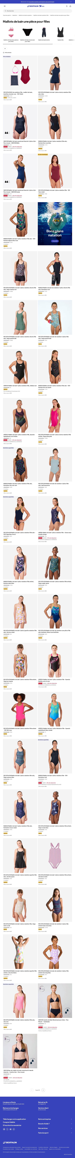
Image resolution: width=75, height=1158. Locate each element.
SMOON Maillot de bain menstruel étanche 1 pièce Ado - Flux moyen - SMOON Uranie (20, 191)
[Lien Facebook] (4, 1129)
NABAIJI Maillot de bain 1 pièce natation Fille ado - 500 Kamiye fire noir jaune (54, 386)
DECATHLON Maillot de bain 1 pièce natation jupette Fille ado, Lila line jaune (20, 875)
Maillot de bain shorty (44, 40)
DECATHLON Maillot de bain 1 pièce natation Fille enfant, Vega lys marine (20, 680)
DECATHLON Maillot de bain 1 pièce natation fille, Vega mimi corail (20, 924)
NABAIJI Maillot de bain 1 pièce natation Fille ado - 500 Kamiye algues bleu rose (20, 239)
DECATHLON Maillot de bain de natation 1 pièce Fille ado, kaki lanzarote (53, 484)
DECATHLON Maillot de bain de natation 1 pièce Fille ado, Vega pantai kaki (53, 337)
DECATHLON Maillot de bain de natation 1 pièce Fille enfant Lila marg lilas (53, 971)
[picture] (20, 73)
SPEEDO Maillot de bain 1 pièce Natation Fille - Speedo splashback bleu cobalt (54, 729)
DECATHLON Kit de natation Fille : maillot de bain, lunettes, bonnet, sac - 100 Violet (18, 93)
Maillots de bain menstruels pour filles (27, 40)
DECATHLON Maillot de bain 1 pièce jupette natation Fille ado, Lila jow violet (20, 631)
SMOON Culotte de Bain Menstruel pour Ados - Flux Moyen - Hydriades (53, 1020)
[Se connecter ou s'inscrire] (67, 6)
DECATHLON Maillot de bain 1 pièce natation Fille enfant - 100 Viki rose (20, 729)
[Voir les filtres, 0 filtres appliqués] (5, 48)
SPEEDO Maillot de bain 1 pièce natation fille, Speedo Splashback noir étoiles (19, 435)
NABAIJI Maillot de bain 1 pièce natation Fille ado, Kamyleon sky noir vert (18, 484)
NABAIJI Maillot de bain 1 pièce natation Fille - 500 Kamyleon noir (53, 776)
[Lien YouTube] (10, 1129)
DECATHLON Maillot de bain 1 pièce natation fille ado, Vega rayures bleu (19, 776)
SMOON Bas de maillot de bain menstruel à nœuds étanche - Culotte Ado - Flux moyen (19, 1071)
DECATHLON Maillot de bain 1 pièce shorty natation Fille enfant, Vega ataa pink (54, 435)
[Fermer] (71, 2)
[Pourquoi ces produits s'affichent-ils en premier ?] (3, 52)
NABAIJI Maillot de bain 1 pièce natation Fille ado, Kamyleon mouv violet (18, 826)
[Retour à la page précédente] (32, 1090)
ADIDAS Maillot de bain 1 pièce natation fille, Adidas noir (20, 385)
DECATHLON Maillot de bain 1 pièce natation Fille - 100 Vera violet (54, 191)
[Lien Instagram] (14, 1129)
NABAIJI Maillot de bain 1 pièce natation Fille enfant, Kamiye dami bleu (19, 582)
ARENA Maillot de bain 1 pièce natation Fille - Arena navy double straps (54, 533)
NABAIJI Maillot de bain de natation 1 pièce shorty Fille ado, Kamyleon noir (54, 288)
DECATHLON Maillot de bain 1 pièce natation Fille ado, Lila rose (19, 1020)
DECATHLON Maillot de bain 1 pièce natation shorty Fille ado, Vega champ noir (20, 288)
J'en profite (54, 241)
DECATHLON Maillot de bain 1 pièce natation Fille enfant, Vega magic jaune (54, 582)
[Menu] (4, 6)
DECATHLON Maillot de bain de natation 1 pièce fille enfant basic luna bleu (53, 924)
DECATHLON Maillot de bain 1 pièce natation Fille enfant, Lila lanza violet (54, 875)
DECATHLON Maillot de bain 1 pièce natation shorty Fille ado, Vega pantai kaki (20, 337)
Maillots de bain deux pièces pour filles (11, 40)
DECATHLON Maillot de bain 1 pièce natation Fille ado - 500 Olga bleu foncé (20, 533)
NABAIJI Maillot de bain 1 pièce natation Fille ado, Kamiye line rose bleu (52, 142)
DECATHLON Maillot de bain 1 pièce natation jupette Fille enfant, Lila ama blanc (20, 971)
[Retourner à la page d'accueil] (36, 6)
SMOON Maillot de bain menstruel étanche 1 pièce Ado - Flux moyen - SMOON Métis (20, 142)
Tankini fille (60, 40)
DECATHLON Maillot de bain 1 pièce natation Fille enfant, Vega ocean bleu (54, 826)
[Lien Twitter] (7, 1129)
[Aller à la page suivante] (43, 1090)
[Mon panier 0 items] (70, 6)
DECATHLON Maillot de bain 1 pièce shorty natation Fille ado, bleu (54, 93)
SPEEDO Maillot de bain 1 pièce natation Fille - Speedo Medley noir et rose (54, 680)
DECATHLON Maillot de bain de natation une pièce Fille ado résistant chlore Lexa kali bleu (54, 631)
